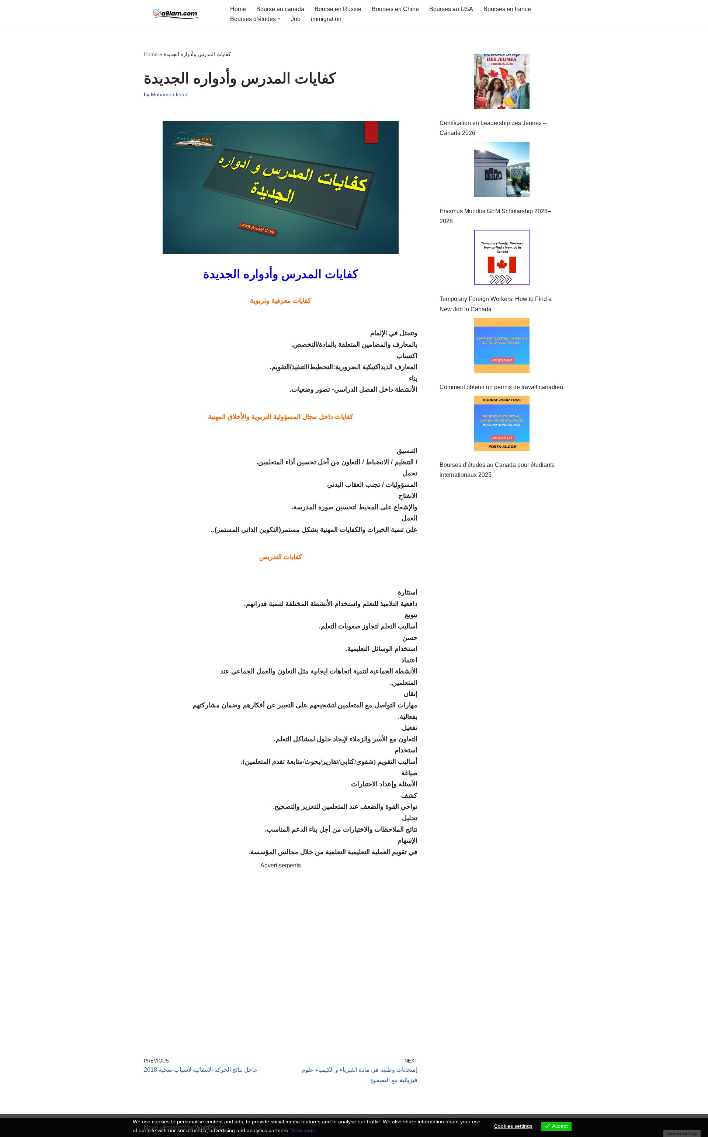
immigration (326, 19)
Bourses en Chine (395, 9)
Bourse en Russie (338, 9)
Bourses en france (507, 9)
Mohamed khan (169, 94)
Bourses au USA (451, 9)
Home (238, 9)
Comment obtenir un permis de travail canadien (501, 387)
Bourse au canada (280, 9)
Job (296, 19)
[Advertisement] (280, 953)
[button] (279, 18)
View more (303, 1130)
